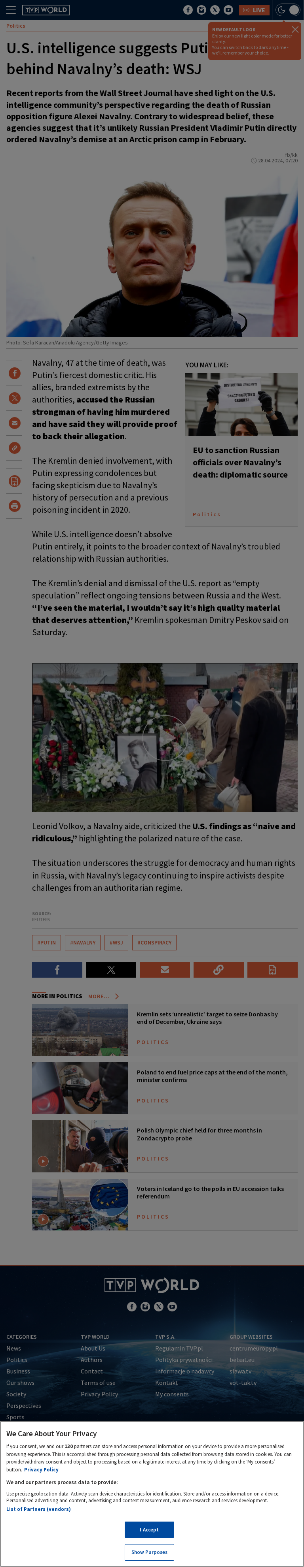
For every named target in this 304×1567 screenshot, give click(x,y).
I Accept (149, 1529)
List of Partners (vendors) (38, 1509)
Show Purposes (149, 1552)
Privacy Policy (41, 1469)
